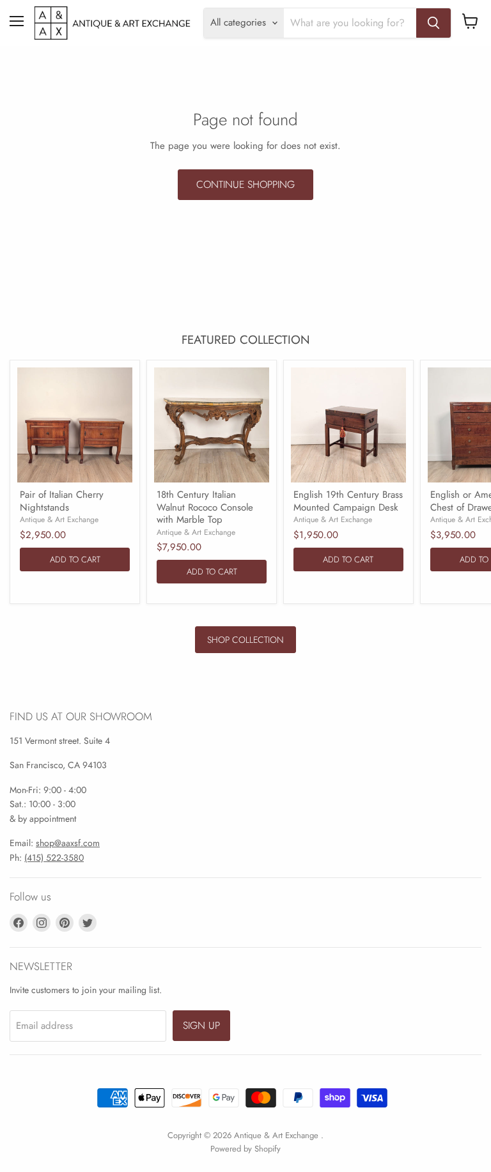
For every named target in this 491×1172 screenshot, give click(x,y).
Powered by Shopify (245, 1149)
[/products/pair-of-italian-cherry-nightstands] (74, 424)
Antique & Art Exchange (59, 519)
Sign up (201, 1025)
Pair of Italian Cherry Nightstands (62, 501)
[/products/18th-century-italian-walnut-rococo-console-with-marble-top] (211, 424)
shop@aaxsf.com (68, 843)
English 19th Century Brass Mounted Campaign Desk (348, 501)
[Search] (433, 23)
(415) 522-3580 (54, 857)
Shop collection (245, 639)
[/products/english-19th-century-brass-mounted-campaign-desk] (348, 424)
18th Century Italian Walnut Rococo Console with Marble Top (205, 507)
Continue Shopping (245, 184)
